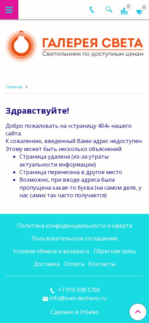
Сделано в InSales (75, 312)
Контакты (101, 264)
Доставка (47, 264)
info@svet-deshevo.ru (78, 298)
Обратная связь (115, 251)
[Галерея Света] (74, 44)
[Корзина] (139, 11)
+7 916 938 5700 (78, 290)
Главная (14, 87)
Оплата (74, 264)
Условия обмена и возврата (51, 251)
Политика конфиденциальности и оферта (74, 225)
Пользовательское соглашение (74, 238)
